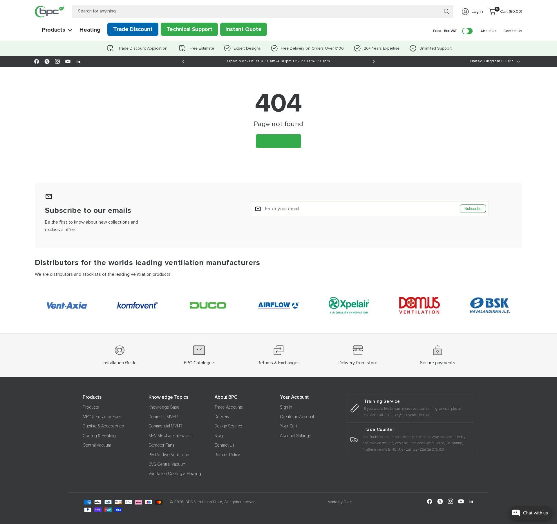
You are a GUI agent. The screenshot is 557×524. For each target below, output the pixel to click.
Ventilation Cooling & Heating (175, 473)
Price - (445, 31)
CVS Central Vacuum (167, 464)
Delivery (221, 416)
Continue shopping (278, 140)
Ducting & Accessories (103, 426)
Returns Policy (227, 454)
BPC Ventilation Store (203, 501)
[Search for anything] (446, 11)
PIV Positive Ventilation (169, 454)
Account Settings (295, 435)
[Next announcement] (374, 61)
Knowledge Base (164, 407)
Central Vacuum (97, 445)
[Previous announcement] (183, 61)
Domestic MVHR (163, 416)
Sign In (286, 407)
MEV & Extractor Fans (102, 416)
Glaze (348, 501)
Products (91, 407)
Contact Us (224, 445)
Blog (218, 435)
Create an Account (297, 416)
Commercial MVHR (165, 426)
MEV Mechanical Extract (170, 435)
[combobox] (262, 11)
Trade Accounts (228, 407)
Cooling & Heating (99, 435)
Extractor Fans (161, 445)
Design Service (228, 426)
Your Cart (288, 426)
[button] (53, 30)
